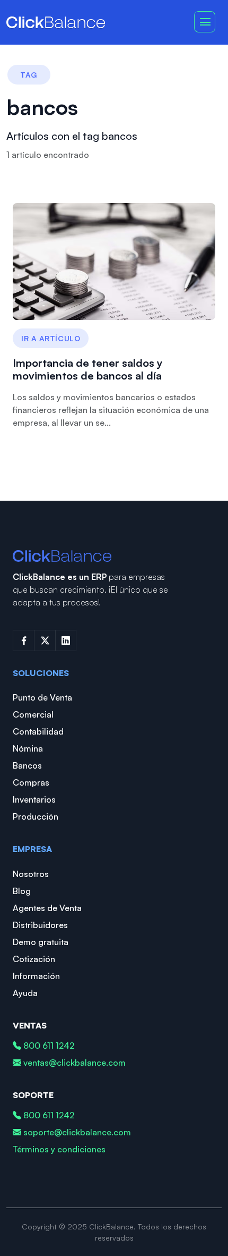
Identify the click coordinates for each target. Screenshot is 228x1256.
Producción (35, 816)
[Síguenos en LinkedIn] (65, 640)
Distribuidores (40, 925)
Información (36, 976)
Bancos (27, 765)
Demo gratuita (40, 942)
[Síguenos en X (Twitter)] (44, 640)
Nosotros (31, 874)
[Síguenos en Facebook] (23, 640)
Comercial (33, 714)
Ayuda (25, 993)
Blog (22, 891)
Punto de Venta (42, 697)
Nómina (28, 748)
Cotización (34, 959)
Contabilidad (38, 731)
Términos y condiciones (59, 1149)
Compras (31, 782)
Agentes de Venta (47, 908)
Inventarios (34, 799)
